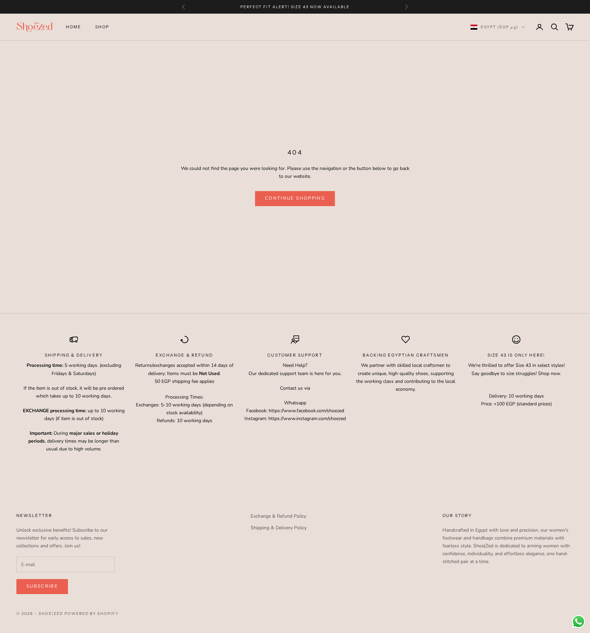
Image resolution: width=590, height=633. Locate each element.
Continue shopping (295, 198)
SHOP (102, 26)
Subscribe (42, 586)
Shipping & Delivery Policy (279, 527)
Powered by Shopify (92, 613)
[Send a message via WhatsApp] (579, 622)
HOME (74, 26)
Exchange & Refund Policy (278, 516)
